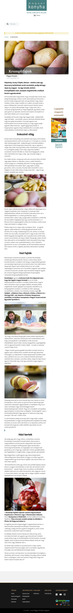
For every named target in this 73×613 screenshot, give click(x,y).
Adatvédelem (26, 602)
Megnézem (58, 140)
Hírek (12, 593)
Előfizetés (36, 593)
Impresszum (25, 593)
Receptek (14, 599)
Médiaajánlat (25, 596)
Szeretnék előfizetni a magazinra (59, 146)
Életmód (13, 602)
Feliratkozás (48, 593)
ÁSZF (24, 599)
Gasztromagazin (15, 596)
